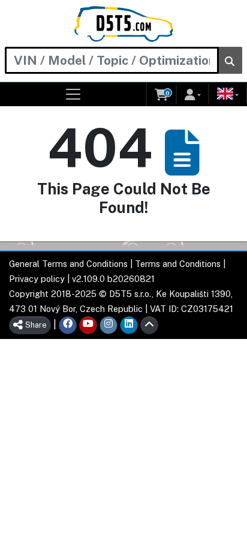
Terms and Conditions (178, 264)
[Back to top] (149, 325)
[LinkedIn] (129, 325)
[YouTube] (88, 325)
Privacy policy (37, 279)
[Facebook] (68, 325)
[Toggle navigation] (73, 94)
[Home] (123, 24)
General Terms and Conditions (68, 264)
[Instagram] (109, 325)
